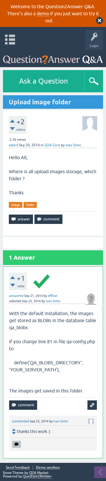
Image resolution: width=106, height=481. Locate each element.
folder (30, 205)
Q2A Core (52, 145)
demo (43, 13)
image (15, 205)
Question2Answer (37, 476)
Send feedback (18, 468)
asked (13, 145)
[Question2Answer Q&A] (53, 57)
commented (20, 421)
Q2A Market (39, 473)
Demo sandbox (48, 468)
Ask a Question (43, 81)
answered (16, 296)
